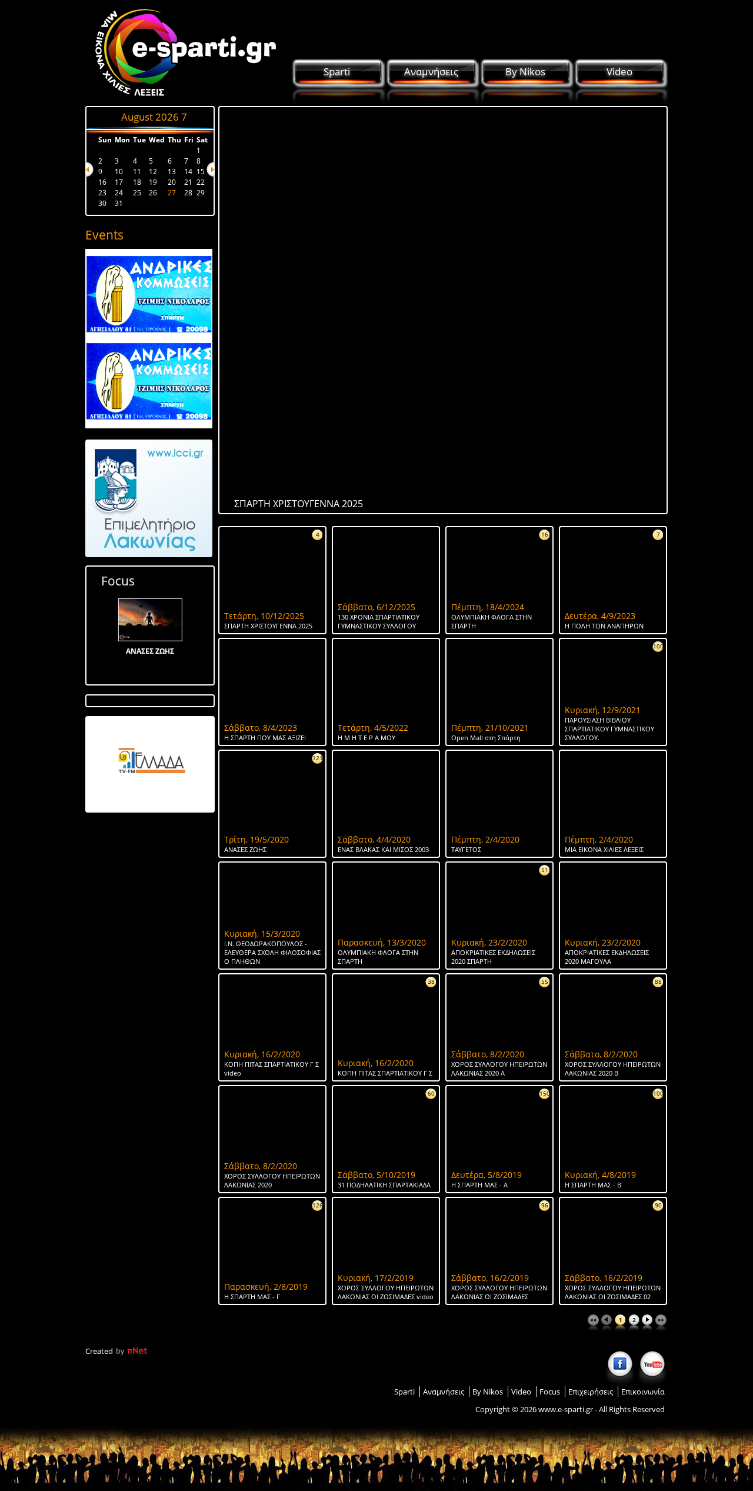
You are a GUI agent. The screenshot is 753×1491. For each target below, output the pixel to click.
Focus (118, 581)
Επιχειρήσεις (590, 1391)
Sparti (337, 71)
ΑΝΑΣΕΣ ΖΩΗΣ (150, 650)
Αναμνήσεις (431, 71)
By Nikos (525, 71)
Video (619, 71)
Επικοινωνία (643, 1391)
